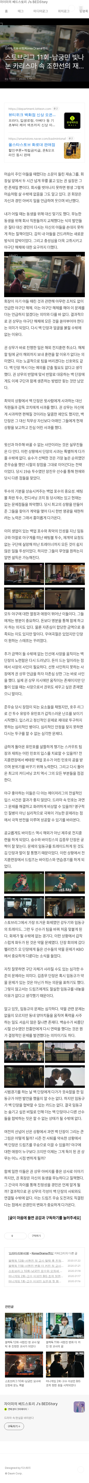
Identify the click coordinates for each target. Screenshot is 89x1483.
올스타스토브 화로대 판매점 (31, 144)
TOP (80, 1469)
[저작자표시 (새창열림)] (46, 1236)
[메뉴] (81, 8)
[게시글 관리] (22, 1236)
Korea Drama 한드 (42, 1253)
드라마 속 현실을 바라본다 (19, 1418)
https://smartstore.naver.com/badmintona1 (37, 138)
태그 (21, 11)
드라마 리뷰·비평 (19, 1253)
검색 (72, 8)
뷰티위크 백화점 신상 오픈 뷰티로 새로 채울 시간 (30, 115)
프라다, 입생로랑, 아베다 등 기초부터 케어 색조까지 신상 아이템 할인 (32, 122)
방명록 (83, 11)
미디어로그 (41, 11)
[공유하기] (16, 1236)
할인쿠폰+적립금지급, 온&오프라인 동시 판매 (31, 152)
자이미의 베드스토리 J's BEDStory (31, 1404)
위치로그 (64, 11)
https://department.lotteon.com (29, 108)
